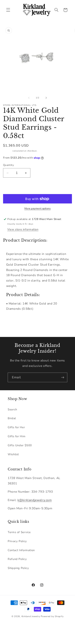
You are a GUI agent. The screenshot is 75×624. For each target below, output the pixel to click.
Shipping (7, 150)
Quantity (8, 165)
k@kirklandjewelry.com (35, 500)
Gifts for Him (16, 436)
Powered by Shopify (52, 616)
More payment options (37, 208)
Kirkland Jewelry (31, 616)
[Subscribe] (62, 377)
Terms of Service (19, 532)
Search (12, 409)
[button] (8, 10)
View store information (22, 229)
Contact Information (21, 550)
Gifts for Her (16, 427)
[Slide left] (29, 98)
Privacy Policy (17, 541)
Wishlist (13, 454)
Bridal (12, 418)
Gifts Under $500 (20, 445)
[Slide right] (46, 98)
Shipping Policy (18, 568)
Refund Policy (17, 559)
